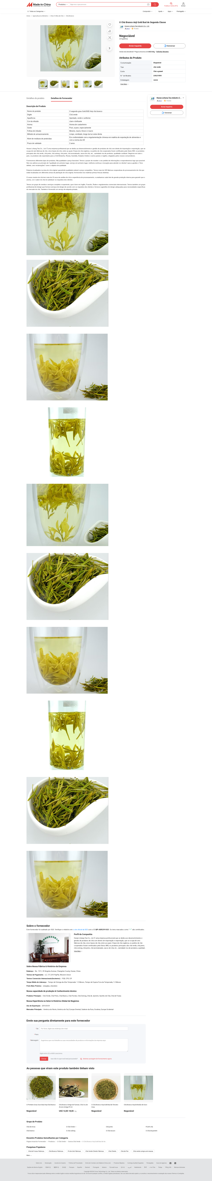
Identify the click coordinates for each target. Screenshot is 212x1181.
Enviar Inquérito (135, 46)
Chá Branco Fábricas (56, 1151)
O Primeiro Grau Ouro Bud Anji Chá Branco (41, 1105)
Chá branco (30, 1131)
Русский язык (114, 1167)
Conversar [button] (171, 46)
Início (28, 16)
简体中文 (48, 1167)
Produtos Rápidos (119, 1163)
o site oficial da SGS (80, 929)
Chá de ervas (30, 1127)
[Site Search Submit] (155, 4)
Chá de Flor (125, 1151)
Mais (28, 1155)
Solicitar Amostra (162, 51)
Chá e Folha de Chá (56, 16)
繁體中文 (56, 1167)
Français (71, 1167)
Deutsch (87, 1167)
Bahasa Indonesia (179, 1167)
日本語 (64, 1167)
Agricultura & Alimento (40, 16)
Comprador (147, 11)
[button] (148, 4)
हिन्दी (145, 1167)
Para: (37, 1034)
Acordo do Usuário (60, 1163)
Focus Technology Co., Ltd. (102, 1171)
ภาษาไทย (152, 1167)
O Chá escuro (110, 1131)
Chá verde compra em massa (143, 1151)
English (40, 1167)
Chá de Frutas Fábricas (36, 1151)
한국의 (123, 1167)
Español (79, 1167)
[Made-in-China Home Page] (38, 4)
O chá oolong (70, 1131)
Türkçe (160, 1167)
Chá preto (109, 1127)
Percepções (150, 1163)
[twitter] (175, 1163)
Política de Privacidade (75, 1163)
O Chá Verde (70, 1127)
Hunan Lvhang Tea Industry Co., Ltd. (137, 26)
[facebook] (170, 1163)
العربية (129, 1167)
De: (38, 1029)
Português (96, 1167)
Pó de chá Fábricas (74, 1151)
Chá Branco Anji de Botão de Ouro (135, 1105)
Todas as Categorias (36, 11)
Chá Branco (70, 16)
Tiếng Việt (168, 1167)
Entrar (183, 6)
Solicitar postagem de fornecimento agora (96, 1059)
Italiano (104, 1167)
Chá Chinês (112, 1151)
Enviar (44, 1058)
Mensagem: (35, 1040)
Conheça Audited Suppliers (135, 1163)
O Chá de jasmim (151, 1131)
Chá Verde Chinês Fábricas (94, 1151)
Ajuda (160, 11)
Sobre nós (39, 1163)
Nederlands (137, 1167)
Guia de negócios (161, 1163)
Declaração (48, 1163)
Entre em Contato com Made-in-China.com (98, 1163)
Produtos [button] (62, 4)
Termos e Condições (178, 1173)
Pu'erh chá (149, 1127)
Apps (169, 11)
